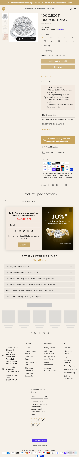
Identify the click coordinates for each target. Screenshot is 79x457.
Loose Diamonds (48, 364)
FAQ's (66, 357)
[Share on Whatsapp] (61, 185)
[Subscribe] (46, 397)
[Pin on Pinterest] (57, 185)
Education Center (68, 352)
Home (27, 348)
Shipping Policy (70, 369)
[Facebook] (31, 333)
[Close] (70, 210)
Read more (46, 130)
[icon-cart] (75, 9)
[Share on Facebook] (49, 185)
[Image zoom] (23, 27)
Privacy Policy (69, 373)
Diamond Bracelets (29, 375)
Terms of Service (67, 361)
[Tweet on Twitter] (53, 185)
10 (73, 41)
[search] (71, 9)
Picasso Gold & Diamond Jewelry (42, 450)
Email (34, 397)
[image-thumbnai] (5, 16)
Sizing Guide (49, 348)
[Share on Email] (66, 185)
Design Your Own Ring (49, 358)
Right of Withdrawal (68, 377)
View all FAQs (39, 260)
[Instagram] (35, 333)
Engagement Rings (30, 352)
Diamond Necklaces (29, 369)
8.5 (59, 41)
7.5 (45, 41)
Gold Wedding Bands (31, 364)
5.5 (51, 38)
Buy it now (58, 67)
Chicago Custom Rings (50, 369)
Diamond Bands (29, 358)
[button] (58, 61)
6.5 (65, 38)
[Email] (44, 333)
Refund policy (69, 366)
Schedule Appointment (50, 352)
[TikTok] (39, 333)
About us (67, 348)
